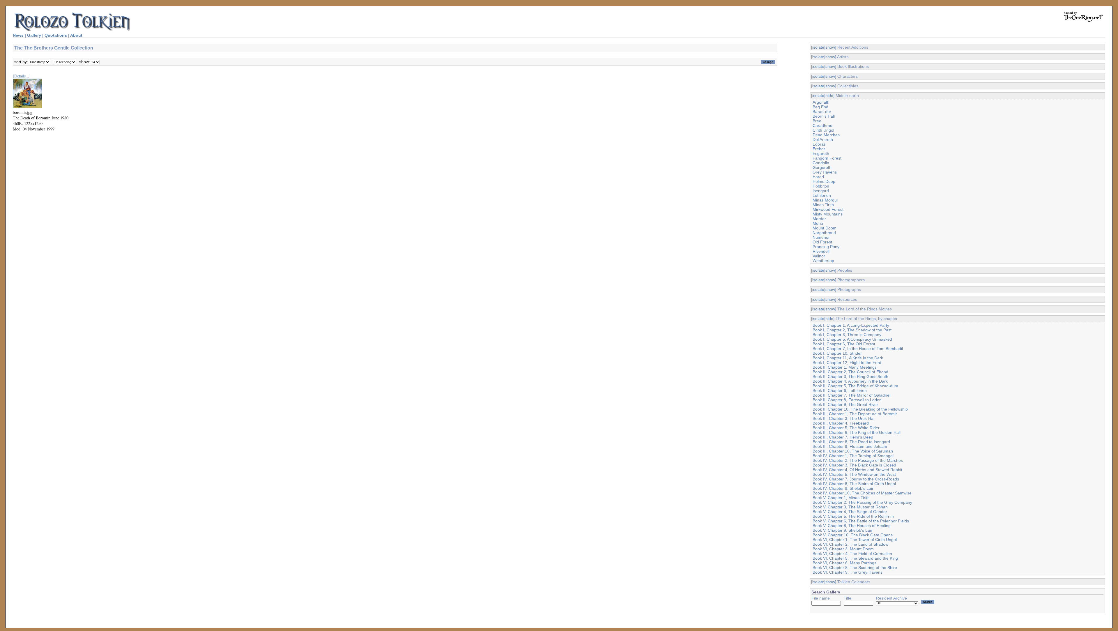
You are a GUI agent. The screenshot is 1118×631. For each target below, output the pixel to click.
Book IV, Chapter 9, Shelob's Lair (843, 488)
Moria (818, 223)
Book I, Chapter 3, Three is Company (847, 334)
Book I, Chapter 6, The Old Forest (844, 344)
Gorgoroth (822, 167)
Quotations (56, 35)
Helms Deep (824, 181)
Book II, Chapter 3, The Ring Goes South (850, 376)
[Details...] (22, 76)
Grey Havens (825, 172)
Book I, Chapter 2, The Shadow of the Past (852, 330)
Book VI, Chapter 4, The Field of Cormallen (852, 553)
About (76, 35)
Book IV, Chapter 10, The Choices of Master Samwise (862, 493)
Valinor (819, 256)
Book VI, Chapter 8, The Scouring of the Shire (855, 567)
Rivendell (821, 251)
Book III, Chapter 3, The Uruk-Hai (843, 418)
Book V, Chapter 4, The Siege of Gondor (850, 511)
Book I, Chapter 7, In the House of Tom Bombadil (858, 348)
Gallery (34, 35)
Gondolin (821, 162)
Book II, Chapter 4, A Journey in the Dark (850, 381)
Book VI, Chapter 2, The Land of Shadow (850, 544)
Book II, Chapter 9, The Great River (845, 404)
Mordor (819, 218)
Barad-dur (822, 111)
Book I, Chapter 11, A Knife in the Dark (848, 358)
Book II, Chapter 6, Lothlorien (840, 390)
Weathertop (823, 260)
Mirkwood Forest (828, 209)
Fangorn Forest (827, 158)
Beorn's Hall (824, 116)
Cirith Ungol (823, 130)
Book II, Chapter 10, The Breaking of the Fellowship (860, 409)
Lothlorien (822, 195)
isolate (818, 47)
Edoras (819, 144)
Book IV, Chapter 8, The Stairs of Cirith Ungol (854, 483)
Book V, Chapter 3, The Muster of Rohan (850, 507)
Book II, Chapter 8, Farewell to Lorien (847, 399)
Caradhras (822, 125)
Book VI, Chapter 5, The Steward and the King (855, 558)
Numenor (821, 237)
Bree (817, 121)
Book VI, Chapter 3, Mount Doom (843, 549)
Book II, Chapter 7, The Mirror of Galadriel (851, 395)
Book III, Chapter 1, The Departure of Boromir (855, 413)
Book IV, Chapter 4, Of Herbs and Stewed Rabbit (857, 469)
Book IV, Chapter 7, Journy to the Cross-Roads (856, 479)
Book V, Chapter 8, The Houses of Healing (852, 525)
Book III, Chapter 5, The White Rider (846, 427)
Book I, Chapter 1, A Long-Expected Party (851, 325)
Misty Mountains (828, 214)
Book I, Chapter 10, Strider (837, 353)
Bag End (820, 107)
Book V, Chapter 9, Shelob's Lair (842, 530)
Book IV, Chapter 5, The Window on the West (854, 474)
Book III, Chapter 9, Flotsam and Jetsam (850, 446)
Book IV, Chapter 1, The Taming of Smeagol (853, 455)
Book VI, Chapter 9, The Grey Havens (847, 572)
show (830, 47)
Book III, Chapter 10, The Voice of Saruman (853, 451)
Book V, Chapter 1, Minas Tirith (841, 497)
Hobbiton (821, 186)
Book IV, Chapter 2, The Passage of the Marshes (858, 460)
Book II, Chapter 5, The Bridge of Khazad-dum (855, 385)
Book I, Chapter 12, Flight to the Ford (847, 362)
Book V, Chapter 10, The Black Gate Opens (853, 535)
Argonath (821, 102)
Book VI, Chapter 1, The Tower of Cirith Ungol (855, 539)
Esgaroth (821, 153)
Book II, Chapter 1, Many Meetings (845, 367)
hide (829, 95)
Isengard (821, 190)
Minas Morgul (825, 200)
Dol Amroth (823, 139)
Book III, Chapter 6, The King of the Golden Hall (857, 432)
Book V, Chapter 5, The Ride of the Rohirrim (853, 516)
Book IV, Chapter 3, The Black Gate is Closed (854, 465)
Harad (818, 176)
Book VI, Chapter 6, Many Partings (844, 563)
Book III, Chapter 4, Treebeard (841, 423)
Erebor (819, 148)
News (18, 35)
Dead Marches (826, 134)
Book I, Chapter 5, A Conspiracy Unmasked (852, 339)
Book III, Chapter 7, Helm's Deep (843, 437)
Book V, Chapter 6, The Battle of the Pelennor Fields (861, 521)
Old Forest (822, 242)
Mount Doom (824, 228)
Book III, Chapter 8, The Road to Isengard (851, 441)
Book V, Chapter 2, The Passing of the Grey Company (862, 502)
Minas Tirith (823, 204)
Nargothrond (824, 232)
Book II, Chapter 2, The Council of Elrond (850, 372)
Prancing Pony (826, 246)
